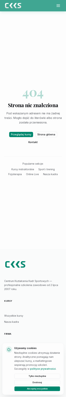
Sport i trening (46, 169)
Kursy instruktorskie (22, 169)
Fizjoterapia (15, 174)
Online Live (32, 174)
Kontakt (33, 142)
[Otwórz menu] (58, 5)
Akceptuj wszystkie (37, 388)
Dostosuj (37, 382)
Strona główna (46, 134)
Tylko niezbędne (37, 376)
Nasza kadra (50, 174)
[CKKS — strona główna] (33, 264)
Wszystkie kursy (13, 315)
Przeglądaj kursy (21, 134)
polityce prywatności (43, 368)
